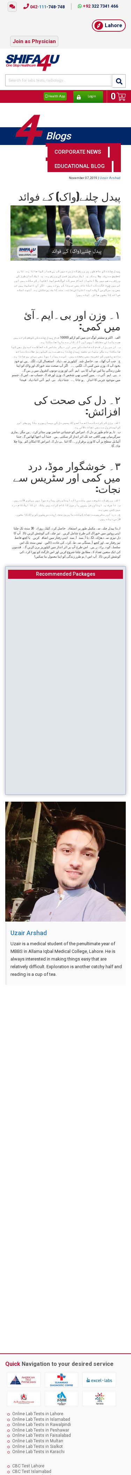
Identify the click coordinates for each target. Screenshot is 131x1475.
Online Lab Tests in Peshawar (40, 1422)
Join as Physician (34, 36)
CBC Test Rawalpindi (32, 1469)
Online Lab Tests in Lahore (37, 1406)
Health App (56, 89)
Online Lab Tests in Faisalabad (41, 1428)
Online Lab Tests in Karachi (38, 1444)
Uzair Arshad (110, 170)
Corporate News (77, 144)
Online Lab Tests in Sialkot (37, 1438)
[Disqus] (65, 1069)
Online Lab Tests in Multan (37, 1433)
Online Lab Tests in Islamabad (41, 1411)
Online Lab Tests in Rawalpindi (41, 1417)
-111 (47, 7)
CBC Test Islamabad (31, 1463)
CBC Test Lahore (28, 1458)
